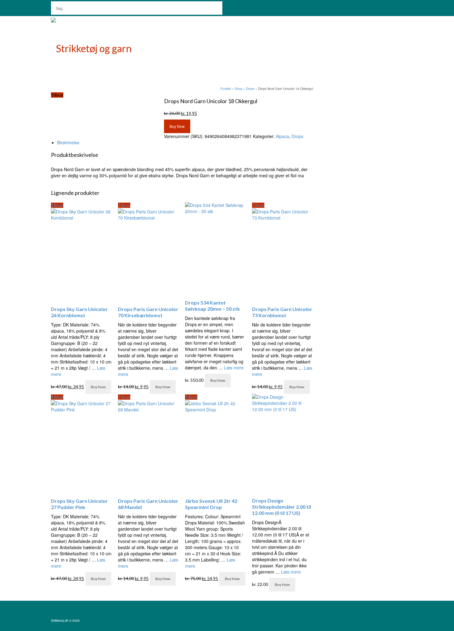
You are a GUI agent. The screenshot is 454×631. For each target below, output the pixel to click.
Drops (297, 136)
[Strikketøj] (106, 47)
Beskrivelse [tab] (68, 142)
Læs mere (234, 367)
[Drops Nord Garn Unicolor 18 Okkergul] (91, 101)
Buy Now (177, 126)
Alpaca (282, 136)
